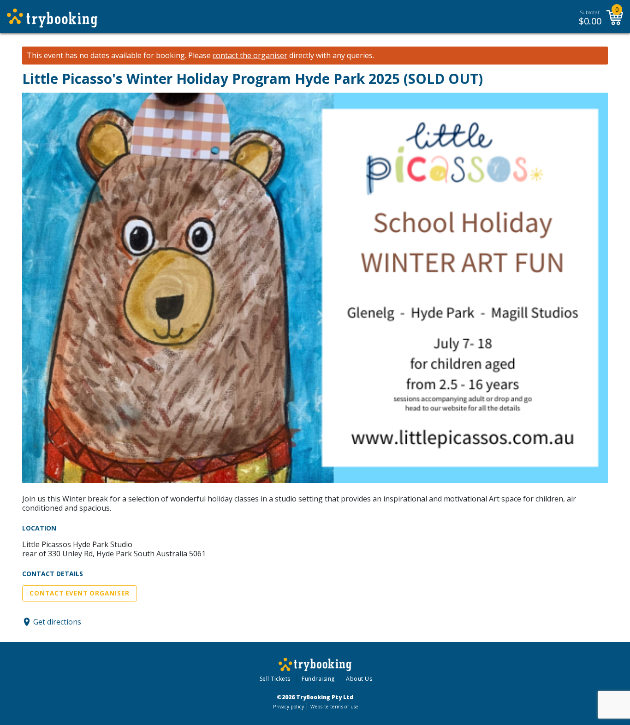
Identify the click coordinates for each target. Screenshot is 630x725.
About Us (359, 679)
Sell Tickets (275, 679)
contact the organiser (250, 55)
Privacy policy (288, 706)
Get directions (57, 622)
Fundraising (318, 679)
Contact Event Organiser (80, 593)
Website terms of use (334, 706)
